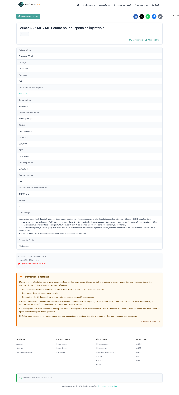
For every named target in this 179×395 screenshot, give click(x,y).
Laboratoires (104, 5)
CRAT (138, 348)
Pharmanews (101, 348)
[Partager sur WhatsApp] (148, 16)
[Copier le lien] (160, 16)
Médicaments (89, 5)
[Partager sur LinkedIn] (135, 16)
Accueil (19, 344)
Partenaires (61, 352)
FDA (138, 360)
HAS (138, 352)
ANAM (99, 356)
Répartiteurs (61, 348)
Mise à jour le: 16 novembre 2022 (34, 256)
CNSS (98, 365)
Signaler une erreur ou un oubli (33, 264)
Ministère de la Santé (105, 352)
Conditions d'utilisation (107, 386)
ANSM (138, 344)
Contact (155, 5)
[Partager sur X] (141, 16)
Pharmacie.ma (141, 5)
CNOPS (99, 360)
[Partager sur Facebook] (154, 16)
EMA (138, 356)
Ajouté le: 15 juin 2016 (29, 260)
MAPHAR (23, 94)
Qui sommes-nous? (122, 5)
